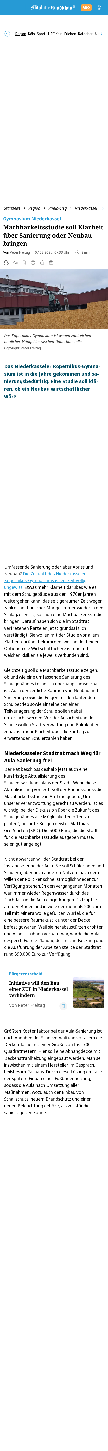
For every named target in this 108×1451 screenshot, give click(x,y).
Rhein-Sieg (57, 208)
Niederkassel (86, 208)
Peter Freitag (20, 252)
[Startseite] (53, 7)
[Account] (99, 7)
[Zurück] (7, 33)
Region (34, 208)
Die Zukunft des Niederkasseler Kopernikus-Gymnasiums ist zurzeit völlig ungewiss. (45, 580)
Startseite (12, 208)
